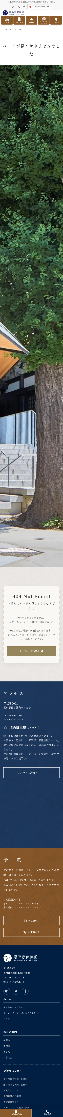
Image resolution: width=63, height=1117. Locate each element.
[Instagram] (13, 6)
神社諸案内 (10, 1032)
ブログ (6, 1018)
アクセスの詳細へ (28, 772)
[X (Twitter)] (19, 6)
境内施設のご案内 (12, 1096)
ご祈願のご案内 (12, 1071)
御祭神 (6, 1040)
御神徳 (6, 1046)
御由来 (6, 1051)
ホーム (7, 999)
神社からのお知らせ (13, 1007)
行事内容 (7, 1057)
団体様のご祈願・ (15, 1084)
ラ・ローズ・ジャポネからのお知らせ (21, 1013)
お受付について (11, 1090)
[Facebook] (24, 6)
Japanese (38, 6)
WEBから (33, 920)
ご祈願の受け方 (11, 1101)
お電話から (34, 932)
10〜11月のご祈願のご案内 (16, 1107)
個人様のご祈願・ (15, 1079)
